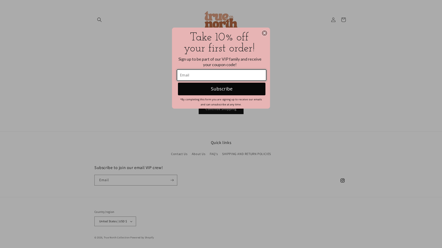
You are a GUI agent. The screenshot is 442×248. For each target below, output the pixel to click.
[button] (264, 33)
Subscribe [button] (222, 89)
